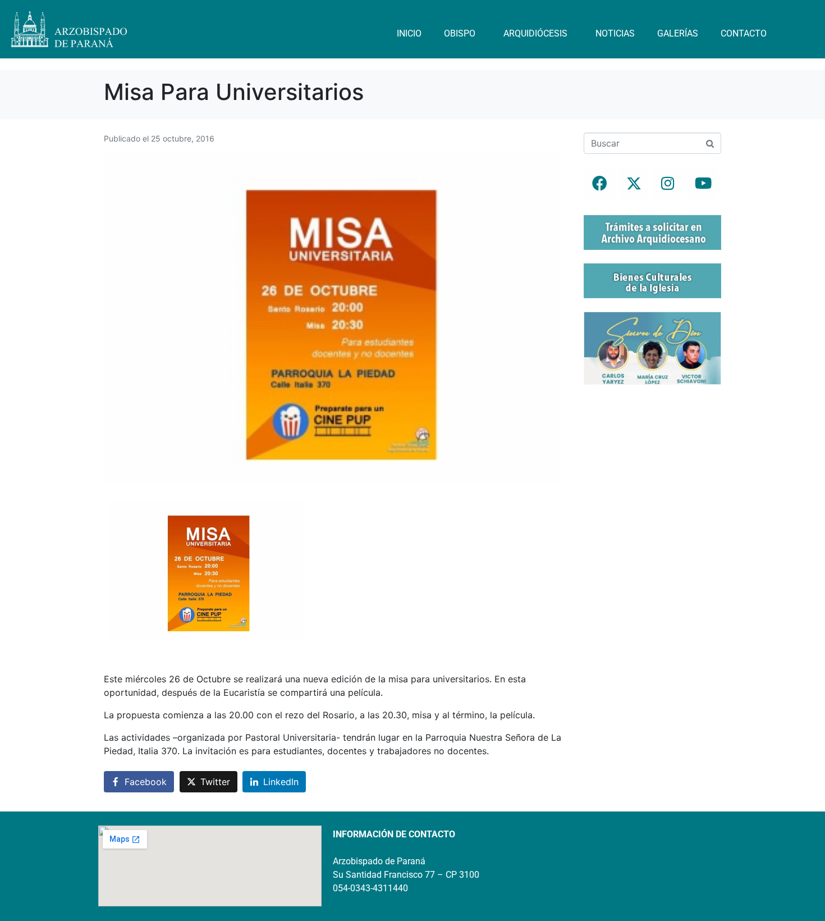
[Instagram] (668, 183)
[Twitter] (633, 183)
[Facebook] (599, 183)
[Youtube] (702, 183)
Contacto (744, 33)
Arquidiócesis (535, 33)
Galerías (677, 33)
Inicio (409, 33)
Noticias (615, 33)
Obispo (459, 33)
